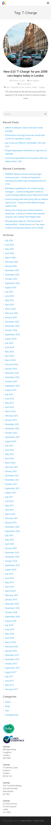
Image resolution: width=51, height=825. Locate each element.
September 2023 (12, 385)
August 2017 (10, 672)
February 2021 (11, 518)
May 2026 (9, 249)
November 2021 (12, 480)
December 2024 (12, 321)
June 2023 (9, 398)
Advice (8, 702)
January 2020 (11, 548)
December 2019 (12, 552)
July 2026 (9, 240)
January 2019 (11, 599)
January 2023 (11, 420)
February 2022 (11, 467)
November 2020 (12, 527)
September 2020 (12, 531)
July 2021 (9, 497)
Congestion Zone (17, 87)
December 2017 (12, 655)
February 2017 (11, 689)
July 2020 (9, 535)
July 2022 (9, 445)
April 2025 (9, 304)
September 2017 (12, 668)
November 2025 (12, 274)
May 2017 (9, 685)
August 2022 (10, 441)
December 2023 (12, 373)
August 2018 (10, 621)
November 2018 (12, 608)
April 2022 (9, 458)
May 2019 (9, 582)
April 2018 (9, 638)
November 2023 (12, 377)
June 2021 (9, 501)
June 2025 (9, 296)
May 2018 (9, 633)
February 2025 (11, 313)
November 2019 (12, 556)
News (7, 706)
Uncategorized (11, 715)
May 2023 (9, 403)
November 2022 (12, 428)
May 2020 (9, 539)
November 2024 (12, 326)
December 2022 (12, 424)
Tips (7, 710)
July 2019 (9, 574)
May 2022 (9, 454)
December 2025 (12, 270)
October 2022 (11, 432)
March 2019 (10, 591)
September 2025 (12, 283)
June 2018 (9, 629)
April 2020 (9, 544)
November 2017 (12, 659)
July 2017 (9, 676)
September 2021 (12, 488)
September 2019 (12, 565)
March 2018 (10, 642)
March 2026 (10, 257)
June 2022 (9, 450)
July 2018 (9, 625)
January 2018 (11, 651)
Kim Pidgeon (34, 80)
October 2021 (11, 484)
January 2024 (11, 368)
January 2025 (11, 317)
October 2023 (11, 381)
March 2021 (10, 514)
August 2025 (10, 287)
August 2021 (10, 492)
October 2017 (11, 663)
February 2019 (11, 595)
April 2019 (9, 586)
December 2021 (12, 475)
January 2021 (11, 522)
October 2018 (11, 612)
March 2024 (10, 360)
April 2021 (9, 509)
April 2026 (9, 253)
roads (34, 87)
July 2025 (9, 291)
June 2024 (9, 347)
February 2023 (11, 415)
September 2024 (12, 334)
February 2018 (11, 646)
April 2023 (9, 407)
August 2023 (10, 390)
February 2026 (11, 262)
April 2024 (9, 356)
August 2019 (10, 569)
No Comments (25, 84)
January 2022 (11, 471)
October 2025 (11, 279)
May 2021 (9, 505)
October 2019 (11, 561)
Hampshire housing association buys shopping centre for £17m (25, 180)
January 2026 (11, 266)
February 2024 (11, 364)
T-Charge (41, 87)
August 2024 (10, 338)
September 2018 (12, 616)
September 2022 (12, 437)
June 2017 (9, 680)
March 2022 (10, 462)
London (28, 87)
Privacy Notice (26, 821)
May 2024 (9, 351)
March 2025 (10, 309)
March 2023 (10, 411)
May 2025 (9, 300)
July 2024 (9, 343)
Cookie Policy (38, 821)
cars (7, 87)
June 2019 (9, 578)
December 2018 (12, 603)
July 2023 (9, 394)
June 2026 (9, 244)
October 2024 (11, 330)
